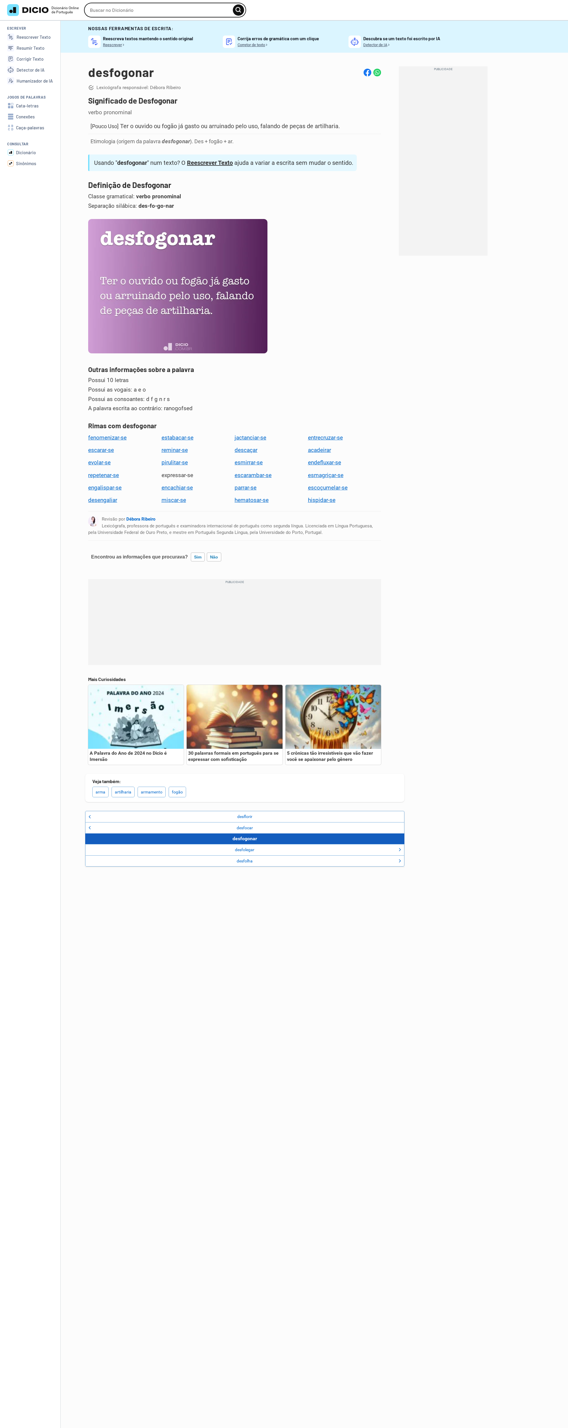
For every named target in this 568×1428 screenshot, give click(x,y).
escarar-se (101, 450)
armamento (151, 792)
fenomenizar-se (107, 437)
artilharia (123, 792)
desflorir (244, 816)
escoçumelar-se (328, 487)
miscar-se (174, 500)
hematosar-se (252, 500)
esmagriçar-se (325, 475)
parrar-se (245, 487)
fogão (177, 792)
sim (197, 557)
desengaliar (102, 500)
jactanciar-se (250, 437)
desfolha (245, 861)
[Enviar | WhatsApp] (377, 72)
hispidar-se (321, 500)
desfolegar (244, 849)
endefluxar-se (324, 462)
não (214, 557)
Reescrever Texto (210, 162)
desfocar (245, 827)
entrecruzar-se (325, 437)
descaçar (246, 450)
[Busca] (238, 10)
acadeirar (319, 450)
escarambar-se (253, 475)
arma (100, 792)
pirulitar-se (175, 462)
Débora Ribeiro (140, 519)
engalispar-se (105, 487)
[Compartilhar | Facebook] (367, 72)
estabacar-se (177, 437)
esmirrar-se (249, 462)
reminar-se (175, 450)
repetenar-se (103, 475)
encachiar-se (177, 487)
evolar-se (99, 462)
